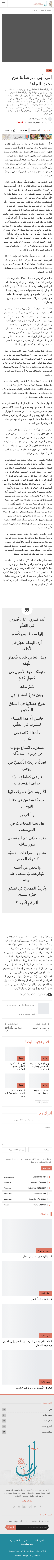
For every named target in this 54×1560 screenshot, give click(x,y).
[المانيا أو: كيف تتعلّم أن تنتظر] (27, 1236)
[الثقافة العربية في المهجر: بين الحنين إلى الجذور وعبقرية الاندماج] (27, 1321)
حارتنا (49, 70)
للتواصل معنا (27, 1544)
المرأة (30, 994)
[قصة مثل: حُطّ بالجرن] (27, 1278)
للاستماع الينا (27, 1501)
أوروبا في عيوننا (44, 1251)
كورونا (23, 994)
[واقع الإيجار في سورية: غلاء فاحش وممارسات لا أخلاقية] (39, 1054)
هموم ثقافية (45, 1336)
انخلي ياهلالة (45, 1293)
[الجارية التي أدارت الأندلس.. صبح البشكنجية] (15, 1054)
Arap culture (34, 1555)
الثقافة (43, 994)
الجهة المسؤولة (36, 1540)
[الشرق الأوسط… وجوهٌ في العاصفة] (27, 1367)
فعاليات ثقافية (47, 1432)
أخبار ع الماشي (46, 1426)
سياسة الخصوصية (18, 1540)
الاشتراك (10, 1527)
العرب (36, 994)
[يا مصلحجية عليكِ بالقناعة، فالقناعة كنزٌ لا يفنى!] (15, 1081)
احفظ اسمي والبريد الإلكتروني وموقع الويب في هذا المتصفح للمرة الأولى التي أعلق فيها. (28, 1160)
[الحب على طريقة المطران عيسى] (39, 1081)
